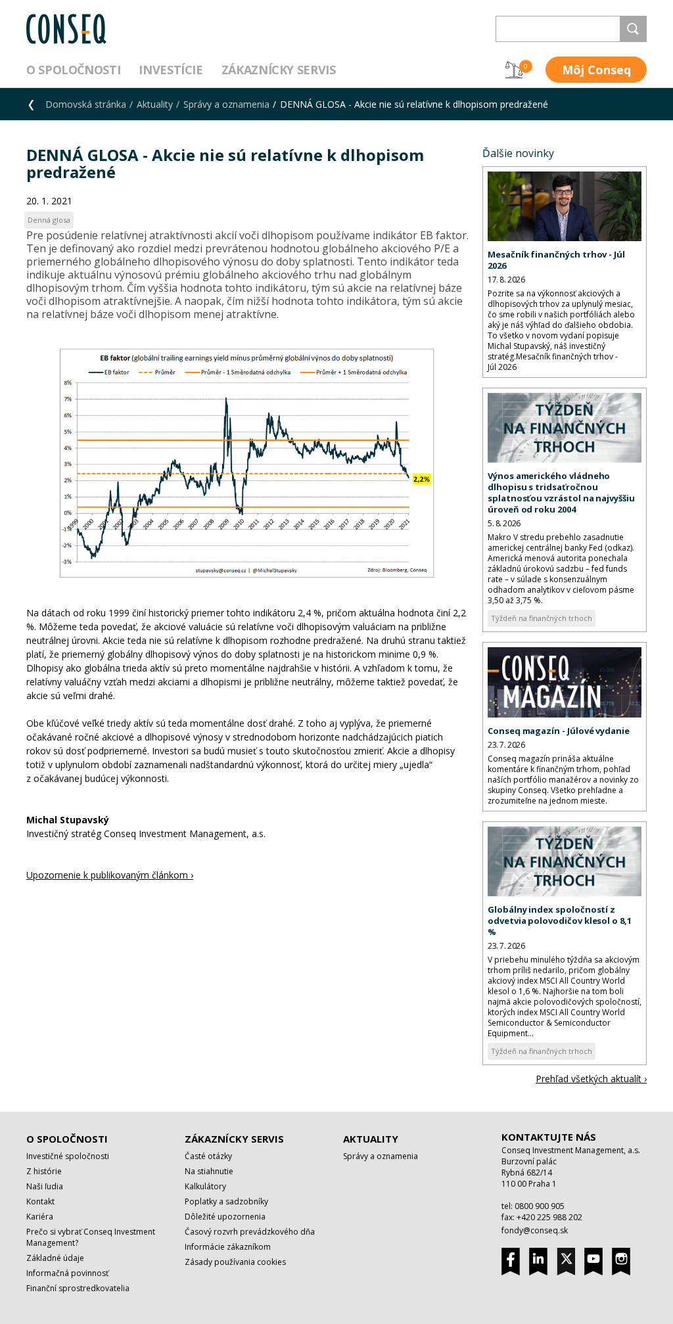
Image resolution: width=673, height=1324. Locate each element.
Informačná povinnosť (67, 1273)
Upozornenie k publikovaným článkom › (109, 875)
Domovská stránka (85, 104)
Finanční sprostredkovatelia (77, 1288)
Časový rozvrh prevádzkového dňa (250, 1231)
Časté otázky (208, 1156)
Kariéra (39, 1216)
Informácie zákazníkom (228, 1246)
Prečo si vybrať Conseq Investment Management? (90, 1237)
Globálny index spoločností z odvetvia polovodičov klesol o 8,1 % (560, 920)
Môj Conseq (596, 70)
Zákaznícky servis (278, 70)
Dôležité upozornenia (225, 1216)
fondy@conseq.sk (534, 1230)
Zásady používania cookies (235, 1261)
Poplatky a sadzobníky (226, 1201)
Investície (170, 70)
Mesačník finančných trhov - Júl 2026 (556, 259)
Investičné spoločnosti (67, 1156)
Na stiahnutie (209, 1171)
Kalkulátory (205, 1186)
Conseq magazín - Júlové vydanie (559, 731)
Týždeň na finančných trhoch (541, 618)
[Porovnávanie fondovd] (513, 70)
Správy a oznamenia (226, 104)
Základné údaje (55, 1258)
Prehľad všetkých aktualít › (591, 1078)
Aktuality (155, 104)
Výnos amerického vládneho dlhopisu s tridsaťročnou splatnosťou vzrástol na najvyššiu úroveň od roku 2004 (561, 492)
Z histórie (44, 1171)
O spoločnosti (73, 70)
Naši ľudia (44, 1186)
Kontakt (40, 1201)
